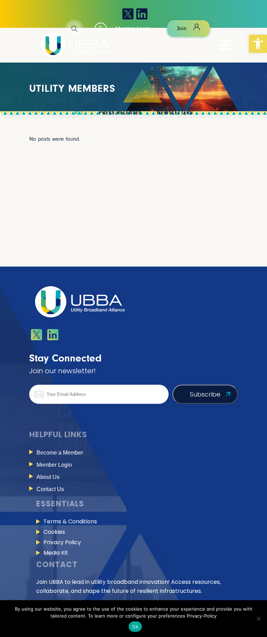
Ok (135, 626)
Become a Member (60, 453)
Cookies (54, 532)
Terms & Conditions (70, 521)
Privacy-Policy (202, 616)
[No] (258, 618)
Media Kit (55, 553)
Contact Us (50, 489)
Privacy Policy (62, 542)
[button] (258, 44)
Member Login (54, 465)
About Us (48, 477)
